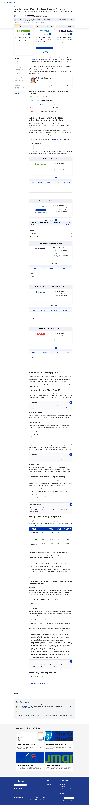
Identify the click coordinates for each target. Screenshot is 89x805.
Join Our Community (35, 790)
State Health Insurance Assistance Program (54, 630)
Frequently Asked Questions (18, 92)
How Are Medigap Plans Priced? (19, 78)
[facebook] (14, 788)
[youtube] (21, 788)
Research (47, 780)
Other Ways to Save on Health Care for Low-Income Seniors (19, 89)
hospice (31, 596)
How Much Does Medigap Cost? (18, 74)
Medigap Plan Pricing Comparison (19, 84)
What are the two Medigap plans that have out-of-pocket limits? (45, 680)
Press (32, 786)
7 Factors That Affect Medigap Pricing (19, 81)
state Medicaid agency (47, 615)
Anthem (17, 65)
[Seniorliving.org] (9, 2)
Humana (17, 63)
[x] (17, 788)
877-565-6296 (44, 52)
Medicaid (62, 590)
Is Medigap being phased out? (37, 676)
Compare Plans (69, 798)
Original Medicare (33, 59)
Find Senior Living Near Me (51, 788)
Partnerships (33, 788)
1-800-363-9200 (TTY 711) (48, 803)
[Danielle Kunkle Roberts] (17, 711)
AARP (16, 71)
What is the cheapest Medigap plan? (38, 686)
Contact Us (33, 782)
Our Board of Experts (50, 786)
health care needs (58, 139)
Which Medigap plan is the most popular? (40, 683)
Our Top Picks (17, 61)
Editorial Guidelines (41, 22)
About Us (33, 780)
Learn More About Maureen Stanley (25, 707)
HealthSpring (18, 67)
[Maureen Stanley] (17, 702)
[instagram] (19, 788)
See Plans (45, 47)
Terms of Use (62, 784)
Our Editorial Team (49, 784)
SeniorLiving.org (16, 22)
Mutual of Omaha (19, 69)
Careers (33, 784)
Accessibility (62, 786)
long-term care (37, 596)
